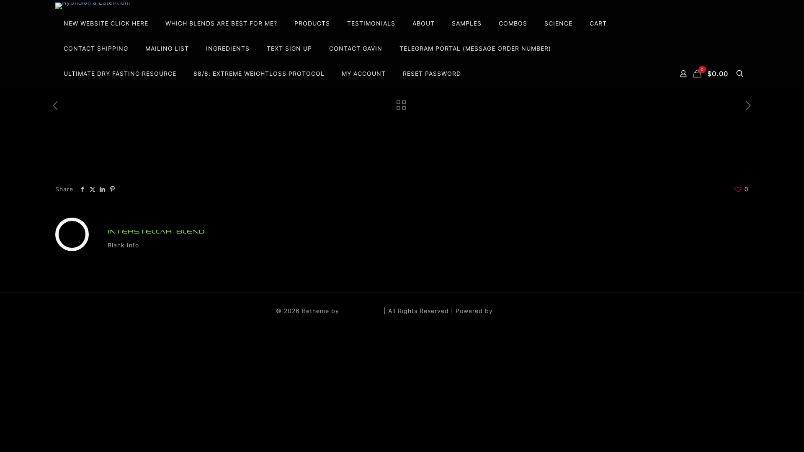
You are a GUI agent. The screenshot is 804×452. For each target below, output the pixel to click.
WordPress (511, 310)
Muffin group (361, 310)
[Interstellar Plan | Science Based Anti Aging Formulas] (94, 6)
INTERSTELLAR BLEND (156, 232)
